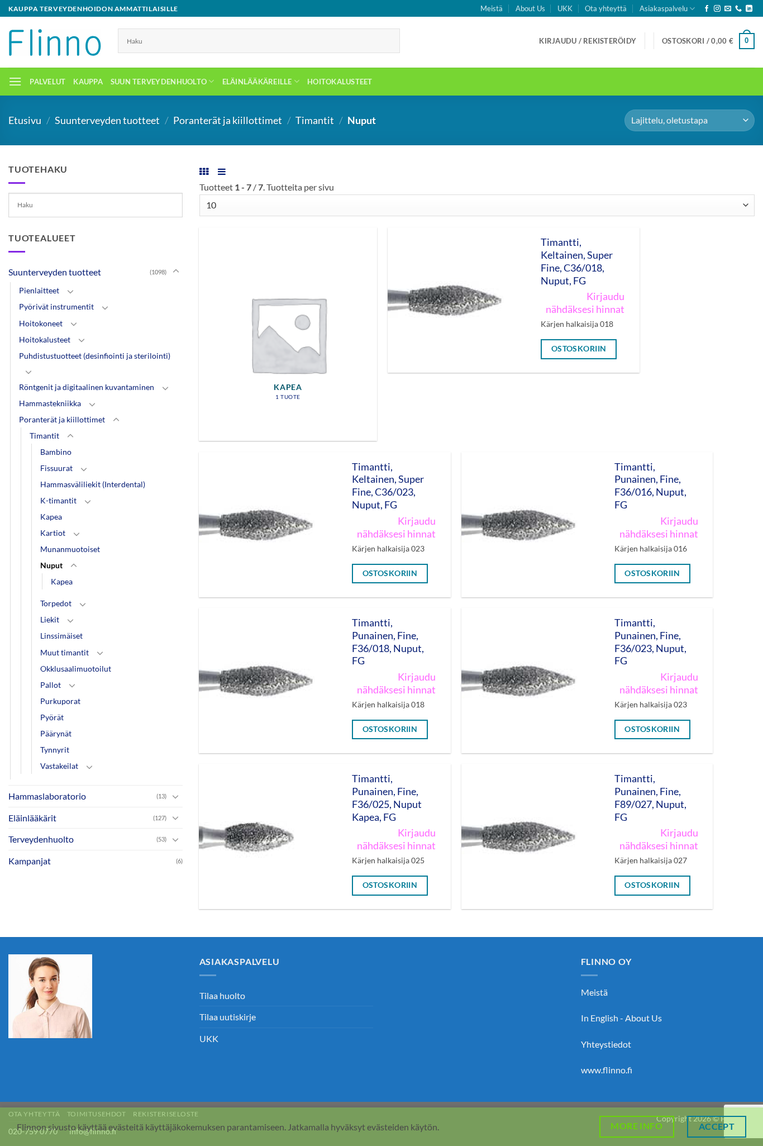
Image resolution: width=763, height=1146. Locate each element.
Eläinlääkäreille (257, 81)
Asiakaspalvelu (664, 8)
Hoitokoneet (41, 323)
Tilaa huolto (222, 995)
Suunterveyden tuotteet (107, 120)
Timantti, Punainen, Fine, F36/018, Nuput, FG (388, 642)
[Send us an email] (727, 9)
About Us (530, 8)
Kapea (51, 516)
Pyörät (52, 717)
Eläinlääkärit (32, 817)
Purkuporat (60, 701)
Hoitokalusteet (340, 81)
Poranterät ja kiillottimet (227, 120)
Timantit (314, 120)
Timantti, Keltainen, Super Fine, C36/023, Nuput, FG (388, 486)
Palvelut (47, 81)
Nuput (51, 565)
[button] (587, 41)
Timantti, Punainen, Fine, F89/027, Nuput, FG (650, 798)
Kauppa (88, 81)
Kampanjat (29, 860)
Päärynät (55, 733)
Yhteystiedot (606, 1044)
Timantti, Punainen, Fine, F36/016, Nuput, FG (650, 486)
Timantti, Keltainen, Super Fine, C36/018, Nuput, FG (577, 261)
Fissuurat (56, 468)
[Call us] (738, 9)
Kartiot (52, 533)
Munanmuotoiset (70, 549)
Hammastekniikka (50, 403)
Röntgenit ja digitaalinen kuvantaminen (86, 387)
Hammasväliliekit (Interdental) (92, 484)
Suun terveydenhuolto (159, 81)
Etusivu (24, 120)
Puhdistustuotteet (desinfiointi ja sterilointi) (94, 355)
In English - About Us (621, 1017)
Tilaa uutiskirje (227, 1016)
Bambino (55, 452)
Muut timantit (64, 652)
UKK (565, 8)
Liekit (49, 619)
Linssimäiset (61, 635)
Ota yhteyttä (606, 8)
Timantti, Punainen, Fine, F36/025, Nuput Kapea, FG (387, 798)
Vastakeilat (59, 766)
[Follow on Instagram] (717, 9)
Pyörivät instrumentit (56, 306)
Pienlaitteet (39, 290)
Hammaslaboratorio (47, 796)
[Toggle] (176, 271)
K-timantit (58, 500)
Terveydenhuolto (41, 839)
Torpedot (55, 603)
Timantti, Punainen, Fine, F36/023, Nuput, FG (650, 642)
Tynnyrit (54, 749)
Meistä (491, 8)
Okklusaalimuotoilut (75, 668)
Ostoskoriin (579, 348)
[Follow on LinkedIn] (749, 9)
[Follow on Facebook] (706, 9)
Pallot (50, 684)
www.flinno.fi (606, 1069)
